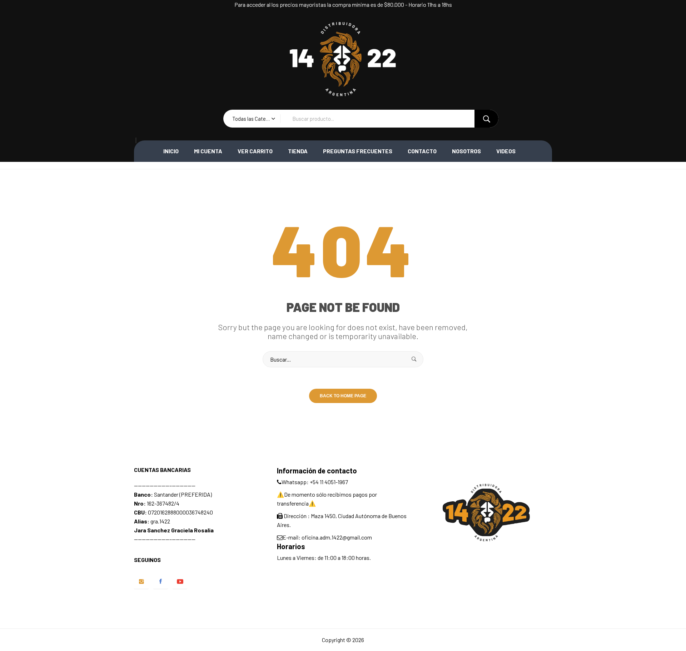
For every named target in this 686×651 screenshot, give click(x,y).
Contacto (422, 151)
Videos (506, 151)
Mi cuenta (208, 151)
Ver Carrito (255, 151)
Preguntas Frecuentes (357, 151)
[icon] (141, 581)
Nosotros (466, 151)
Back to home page (343, 395)
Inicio (171, 151)
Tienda (298, 151)
